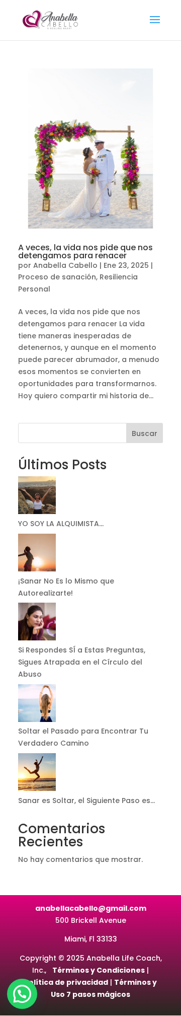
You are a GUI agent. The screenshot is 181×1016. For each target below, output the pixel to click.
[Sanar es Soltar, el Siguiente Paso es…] (37, 774)
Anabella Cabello (65, 265)
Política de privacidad (66, 982)
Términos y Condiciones (98, 970)
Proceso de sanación (57, 277)
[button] (22, 994)
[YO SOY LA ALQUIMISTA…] (37, 497)
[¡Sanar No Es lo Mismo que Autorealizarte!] (37, 554)
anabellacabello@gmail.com (90, 908)
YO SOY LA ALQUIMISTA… (61, 524)
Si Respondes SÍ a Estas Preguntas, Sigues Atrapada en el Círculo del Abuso (81, 662)
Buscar (144, 433)
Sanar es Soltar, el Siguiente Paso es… (86, 800)
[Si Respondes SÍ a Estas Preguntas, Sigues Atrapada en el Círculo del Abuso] (37, 623)
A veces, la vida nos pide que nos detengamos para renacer (85, 251)
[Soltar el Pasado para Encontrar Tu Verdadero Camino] (37, 705)
